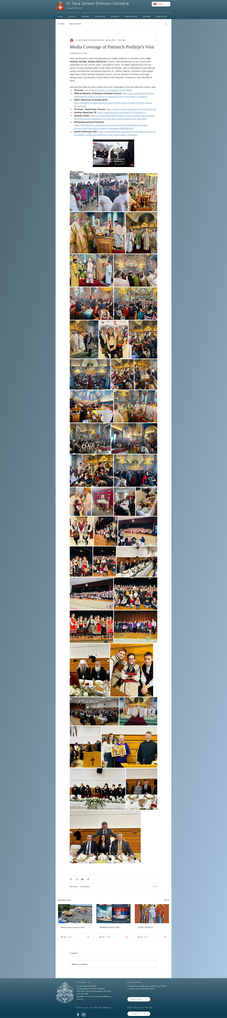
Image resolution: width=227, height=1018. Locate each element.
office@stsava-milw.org (85, 996)
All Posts (61, 24)
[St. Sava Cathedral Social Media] (78, 1014)
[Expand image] (84, 192)
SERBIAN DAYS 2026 (109, 927)
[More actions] (155, 40)
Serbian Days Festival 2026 (73, 927)
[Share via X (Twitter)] (77, 879)
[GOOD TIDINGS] (152, 913)
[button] (116, 16)
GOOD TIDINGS (145, 927)
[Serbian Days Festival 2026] (75, 913)
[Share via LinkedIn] (82, 879)
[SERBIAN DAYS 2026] (113, 913)
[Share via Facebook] (71, 879)
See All (166, 900)
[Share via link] (88, 879)
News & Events (75, 24)
